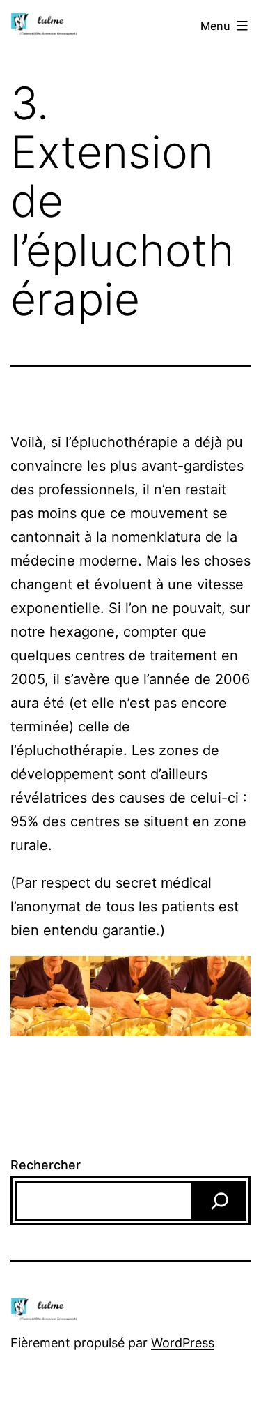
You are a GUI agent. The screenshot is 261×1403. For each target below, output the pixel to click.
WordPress (182, 1342)
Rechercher (45, 1165)
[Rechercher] (219, 1201)
